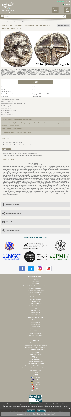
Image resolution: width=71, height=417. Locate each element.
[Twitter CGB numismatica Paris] (31, 268)
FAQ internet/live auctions (35, 361)
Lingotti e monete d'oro (35, 288)
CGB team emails (35, 354)
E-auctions (35, 281)
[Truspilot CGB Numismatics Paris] (60, 2)
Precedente (64, 25)
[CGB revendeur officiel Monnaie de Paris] (35, 257)
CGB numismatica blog (35, 303)
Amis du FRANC (35, 312)
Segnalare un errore (12, 204)
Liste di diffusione (35, 331)
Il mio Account (35, 322)
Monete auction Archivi (35, 292)
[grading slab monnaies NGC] (11, 256)
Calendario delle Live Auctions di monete (35, 345)
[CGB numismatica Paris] (8, 13)
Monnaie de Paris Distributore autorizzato (35, 286)
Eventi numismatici (35, 297)
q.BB (35, 82)
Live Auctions (35, 283)
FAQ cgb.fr (35, 357)
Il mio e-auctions (35, 326)
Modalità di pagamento (35, 335)
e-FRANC (35, 308)
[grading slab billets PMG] (59, 257)
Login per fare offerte (41, 69)
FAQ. (2, 75)
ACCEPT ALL (31, 410)
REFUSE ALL (41, 410)
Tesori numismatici (35, 299)
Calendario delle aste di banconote (35, 347)
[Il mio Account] (67, 12)
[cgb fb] (69, 2)
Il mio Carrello (35, 324)
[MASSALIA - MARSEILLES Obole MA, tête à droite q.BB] (35, 66)
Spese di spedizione (35, 333)
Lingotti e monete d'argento (35, 290)
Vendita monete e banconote (35, 343)
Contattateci (35, 320)
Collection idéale (35, 310)
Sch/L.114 (27, 133)
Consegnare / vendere (13, 230)
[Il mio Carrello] (55, 12)
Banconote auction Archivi (35, 294)
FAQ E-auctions (35, 359)
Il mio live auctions (35, 329)
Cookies (35, 372)
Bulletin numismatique (35, 306)
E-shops (35, 279)
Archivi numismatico (35, 301)
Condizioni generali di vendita (35, 363)
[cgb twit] (66, 2)
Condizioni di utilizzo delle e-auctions (35, 366)
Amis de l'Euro (35, 314)
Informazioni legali (35, 370)
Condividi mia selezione (13, 213)
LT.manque (5, 133)
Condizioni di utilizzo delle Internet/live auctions (35, 368)
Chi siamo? (35, 352)
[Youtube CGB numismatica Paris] (49, 268)
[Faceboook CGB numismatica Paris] (22, 268)
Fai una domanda (11, 222)
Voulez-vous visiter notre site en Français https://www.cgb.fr (35, 414)
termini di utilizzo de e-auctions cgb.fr (19, 72)
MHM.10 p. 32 (16, 133)
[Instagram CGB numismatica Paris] (40, 268)
